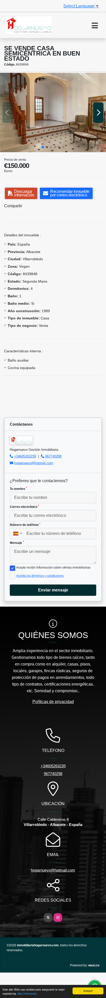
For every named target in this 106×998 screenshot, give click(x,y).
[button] (43, 147)
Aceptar (88, 991)
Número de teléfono (25, 525)
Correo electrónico (24, 507)
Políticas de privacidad (53, 701)
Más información (27, 993)
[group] (53, 112)
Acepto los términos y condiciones (40, 576)
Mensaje (17, 543)
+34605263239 (25, 456)
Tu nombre (18, 489)
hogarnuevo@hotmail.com (33, 463)
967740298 (53, 456)
